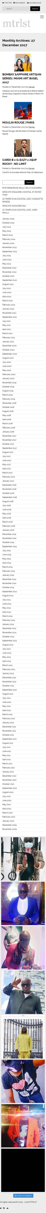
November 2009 (9, 829)
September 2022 (9, 280)
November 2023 (9, 247)
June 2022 (6, 292)
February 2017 (8, 477)
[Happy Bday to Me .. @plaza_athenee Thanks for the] (23, 903)
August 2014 (7, 596)
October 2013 (8, 636)
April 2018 (6, 419)
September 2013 (9, 641)
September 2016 (9, 497)
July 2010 (6, 796)
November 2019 (9, 382)
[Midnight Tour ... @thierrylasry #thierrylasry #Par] (23, 859)
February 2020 (8, 374)
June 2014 (6, 604)
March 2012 (7, 714)
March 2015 (7, 567)
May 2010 (6, 804)
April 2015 (6, 563)
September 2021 (9, 317)
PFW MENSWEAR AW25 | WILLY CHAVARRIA (22, 188)
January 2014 (8, 624)
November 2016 (9, 489)
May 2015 (6, 559)
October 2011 (8, 735)
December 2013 (9, 628)
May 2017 (6, 464)
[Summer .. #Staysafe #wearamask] (23, 1081)
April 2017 (6, 469)
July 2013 (6, 649)
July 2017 (6, 456)
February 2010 (8, 817)
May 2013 (6, 657)
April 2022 (6, 296)
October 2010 (8, 784)
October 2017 (8, 444)
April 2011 (6, 759)
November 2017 (9, 440)
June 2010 (6, 800)
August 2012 (7, 694)
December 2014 (9, 579)
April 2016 (6, 518)
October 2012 (8, 686)
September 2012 (9, 690)
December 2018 (9, 403)
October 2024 (8, 223)
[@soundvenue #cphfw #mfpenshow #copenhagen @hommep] (23, 1036)
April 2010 (6, 809)
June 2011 (6, 751)
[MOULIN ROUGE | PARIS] (23, 111)
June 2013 (6, 653)
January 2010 (8, 821)
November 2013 (9, 632)
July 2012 (6, 698)
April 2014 (6, 612)
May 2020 (6, 370)
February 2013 (8, 669)
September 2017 (9, 448)
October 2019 (8, 387)
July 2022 (6, 288)
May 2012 (6, 706)
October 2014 (8, 587)
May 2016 (6, 514)
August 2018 (7, 411)
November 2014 (9, 583)
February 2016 (8, 526)
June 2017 (6, 460)
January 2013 (8, 673)
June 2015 (6, 555)
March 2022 (7, 301)
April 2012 (6, 710)
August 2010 (7, 792)
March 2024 (7, 235)
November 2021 (9, 313)
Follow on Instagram (24, 1195)
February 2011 (8, 768)
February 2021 (8, 337)
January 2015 (8, 575)
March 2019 (7, 395)
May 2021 (6, 325)
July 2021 (6, 321)
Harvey (32, 87)
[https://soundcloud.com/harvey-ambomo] (7, 1208)
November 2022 (9, 272)
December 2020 (9, 346)
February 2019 (8, 399)
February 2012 (8, 718)
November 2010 (9, 780)
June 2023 (6, 260)
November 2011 (9, 731)
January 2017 (8, 481)
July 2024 (6, 227)
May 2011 (6, 755)
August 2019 (7, 391)
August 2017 (7, 452)
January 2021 (8, 342)
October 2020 (8, 350)
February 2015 (8, 571)
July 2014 (6, 600)
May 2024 (6, 231)
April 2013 (6, 661)
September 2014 (9, 591)
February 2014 (8, 620)
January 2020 (8, 378)
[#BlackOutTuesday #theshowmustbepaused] (23, 1170)
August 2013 (7, 645)
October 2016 (8, 493)
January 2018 (8, 432)
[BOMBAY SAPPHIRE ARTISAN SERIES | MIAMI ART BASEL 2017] (23, 62)
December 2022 (9, 268)
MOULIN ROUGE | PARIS (18, 122)
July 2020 (6, 362)
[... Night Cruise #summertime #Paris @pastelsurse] (23, 1125)
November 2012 (9, 682)
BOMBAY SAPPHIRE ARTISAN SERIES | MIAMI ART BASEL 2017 (21, 78)
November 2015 (9, 538)
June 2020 (7, 366)
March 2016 (7, 522)
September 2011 (9, 739)
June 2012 (6, 702)
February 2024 (8, 239)
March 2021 (7, 333)
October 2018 (8, 407)
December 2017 (9, 436)
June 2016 (6, 509)
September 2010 (9, 788)
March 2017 (7, 473)
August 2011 (7, 743)
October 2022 (8, 276)
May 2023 (6, 264)
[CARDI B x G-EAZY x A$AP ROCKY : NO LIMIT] (23, 148)
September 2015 (9, 546)
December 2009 (9, 825)
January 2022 (8, 309)
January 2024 (8, 243)
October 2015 (8, 542)
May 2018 (6, 415)
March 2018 (7, 423)
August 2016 (7, 501)
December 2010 (9, 776)
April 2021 (6, 329)
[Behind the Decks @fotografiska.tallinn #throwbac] (23, 948)
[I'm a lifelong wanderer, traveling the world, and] (23, 992)
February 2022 (8, 305)
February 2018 (8, 428)
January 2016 (8, 530)
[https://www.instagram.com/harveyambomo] (4, 1208)
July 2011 (6, 747)
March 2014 (7, 616)
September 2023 (9, 251)
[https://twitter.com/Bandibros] (1, 1208)
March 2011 (7, 763)
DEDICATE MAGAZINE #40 (14, 206)
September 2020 (9, 354)
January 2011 (8, 772)
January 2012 (8, 723)
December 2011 (9, 727)
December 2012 (9, 677)
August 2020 (8, 358)
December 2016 (9, 485)
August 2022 (8, 284)
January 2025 (8, 219)
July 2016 (6, 505)
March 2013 (7, 665)
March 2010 (7, 813)
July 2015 (6, 550)
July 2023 (6, 255)
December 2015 (9, 534)
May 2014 (6, 608)
